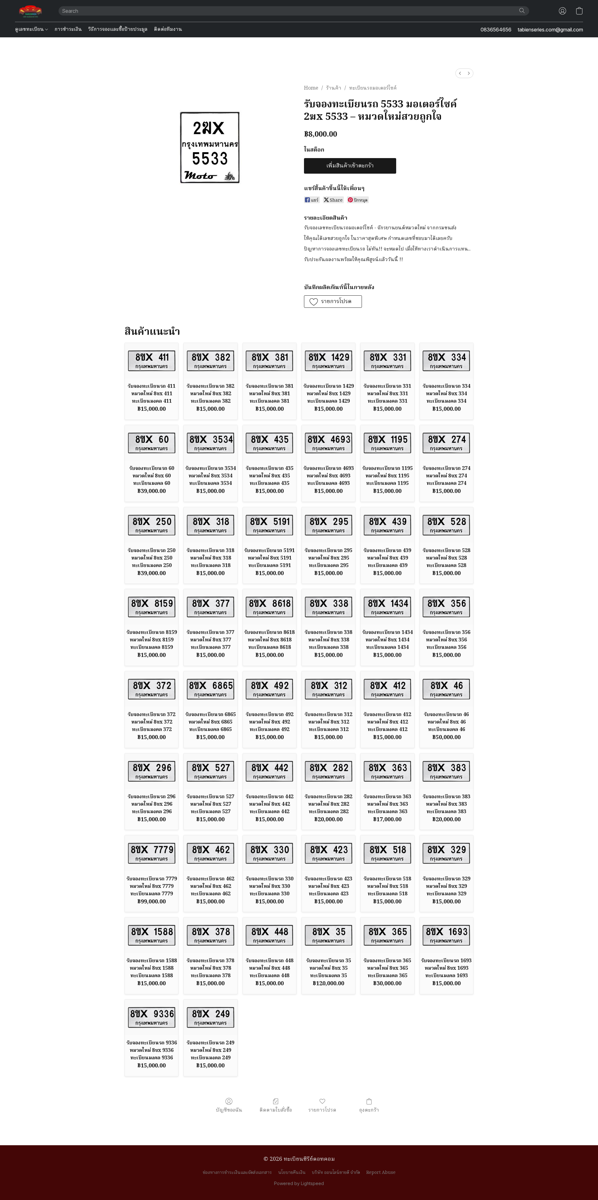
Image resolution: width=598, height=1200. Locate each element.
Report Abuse (381, 1173)
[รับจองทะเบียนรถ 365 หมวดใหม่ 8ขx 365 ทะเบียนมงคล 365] (387, 935)
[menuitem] (460, 73)
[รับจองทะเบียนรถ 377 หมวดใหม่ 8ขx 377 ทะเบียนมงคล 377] (210, 607)
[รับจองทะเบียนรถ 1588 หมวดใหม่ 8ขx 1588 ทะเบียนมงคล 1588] (151, 935)
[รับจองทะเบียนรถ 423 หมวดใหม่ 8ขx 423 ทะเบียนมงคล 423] (328, 853)
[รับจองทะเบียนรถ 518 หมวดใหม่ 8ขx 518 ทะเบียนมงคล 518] (387, 853)
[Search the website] (522, 10)
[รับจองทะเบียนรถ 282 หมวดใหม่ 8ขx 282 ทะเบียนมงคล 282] (328, 771)
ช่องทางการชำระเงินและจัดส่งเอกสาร (237, 1173)
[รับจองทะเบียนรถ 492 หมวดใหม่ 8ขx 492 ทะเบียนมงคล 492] (269, 689)
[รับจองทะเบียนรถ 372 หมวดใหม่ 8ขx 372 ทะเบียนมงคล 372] (151, 689)
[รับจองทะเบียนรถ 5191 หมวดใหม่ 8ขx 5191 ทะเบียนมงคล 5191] (269, 525)
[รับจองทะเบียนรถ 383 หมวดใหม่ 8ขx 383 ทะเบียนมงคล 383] (446, 771)
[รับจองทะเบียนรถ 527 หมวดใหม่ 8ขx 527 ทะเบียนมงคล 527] (210, 771)
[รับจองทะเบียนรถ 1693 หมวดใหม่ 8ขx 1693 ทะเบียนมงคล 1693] (446, 935)
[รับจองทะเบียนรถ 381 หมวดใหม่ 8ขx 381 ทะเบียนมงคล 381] (269, 360)
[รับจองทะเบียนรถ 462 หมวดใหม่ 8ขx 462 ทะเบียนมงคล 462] (210, 853)
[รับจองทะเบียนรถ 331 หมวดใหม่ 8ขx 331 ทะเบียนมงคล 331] (387, 360)
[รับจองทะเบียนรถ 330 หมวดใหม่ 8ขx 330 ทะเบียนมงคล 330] (269, 853)
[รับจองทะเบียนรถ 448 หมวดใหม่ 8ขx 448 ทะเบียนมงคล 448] (269, 935)
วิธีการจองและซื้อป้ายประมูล (118, 29)
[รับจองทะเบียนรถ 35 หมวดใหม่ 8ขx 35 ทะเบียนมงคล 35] (328, 935)
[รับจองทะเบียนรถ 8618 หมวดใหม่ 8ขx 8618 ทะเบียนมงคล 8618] (269, 607)
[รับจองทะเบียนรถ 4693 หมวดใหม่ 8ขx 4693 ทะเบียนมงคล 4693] (328, 443)
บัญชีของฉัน (229, 1110)
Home (311, 88)
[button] (30, 11)
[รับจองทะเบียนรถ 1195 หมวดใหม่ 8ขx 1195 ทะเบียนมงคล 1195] (387, 443)
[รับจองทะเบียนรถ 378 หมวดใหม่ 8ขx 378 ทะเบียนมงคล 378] (210, 935)
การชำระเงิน (68, 29)
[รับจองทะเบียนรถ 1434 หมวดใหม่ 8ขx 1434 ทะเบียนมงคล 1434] (387, 607)
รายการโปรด (322, 1110)
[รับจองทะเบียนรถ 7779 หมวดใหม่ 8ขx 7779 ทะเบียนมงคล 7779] (151, 853)
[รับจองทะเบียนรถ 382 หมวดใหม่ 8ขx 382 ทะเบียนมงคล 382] (210, 360)
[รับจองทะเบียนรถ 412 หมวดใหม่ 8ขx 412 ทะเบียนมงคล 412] (387, 689)
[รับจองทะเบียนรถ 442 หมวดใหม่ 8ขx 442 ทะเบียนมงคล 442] (269, 771)
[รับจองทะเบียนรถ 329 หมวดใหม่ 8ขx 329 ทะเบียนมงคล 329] (446, 853)
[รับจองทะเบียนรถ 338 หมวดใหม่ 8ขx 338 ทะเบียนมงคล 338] (328, 607)
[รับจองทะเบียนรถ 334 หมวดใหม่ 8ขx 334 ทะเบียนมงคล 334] (446, 360)
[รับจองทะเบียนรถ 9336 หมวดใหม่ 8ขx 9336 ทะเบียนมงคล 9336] (151, 1017)
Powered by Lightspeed (299, 1183)
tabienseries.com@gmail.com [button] (550, 29)
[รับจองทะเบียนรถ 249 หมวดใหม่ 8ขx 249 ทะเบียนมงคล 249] (210, 1017)
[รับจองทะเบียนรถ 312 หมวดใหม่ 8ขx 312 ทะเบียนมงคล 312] (328, 689)
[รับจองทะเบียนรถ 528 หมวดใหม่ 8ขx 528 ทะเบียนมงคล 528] (446, 525)
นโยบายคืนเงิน (292, 1173)
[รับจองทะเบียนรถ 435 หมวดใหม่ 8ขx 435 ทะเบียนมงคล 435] (269, 443)
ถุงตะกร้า (369, 1110)
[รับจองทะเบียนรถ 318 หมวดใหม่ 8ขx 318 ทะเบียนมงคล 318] (210, 525)
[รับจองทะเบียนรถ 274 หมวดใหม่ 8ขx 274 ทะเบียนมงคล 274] (446, 443)
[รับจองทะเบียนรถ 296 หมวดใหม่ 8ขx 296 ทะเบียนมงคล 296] (151, 771)
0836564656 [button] (496, 29)
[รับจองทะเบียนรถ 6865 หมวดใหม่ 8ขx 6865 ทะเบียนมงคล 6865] (210, 689)
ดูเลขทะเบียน (30, 29)
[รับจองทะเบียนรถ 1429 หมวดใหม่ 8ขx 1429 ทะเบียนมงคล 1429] (328, 360)
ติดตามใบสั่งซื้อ (275, 1110)
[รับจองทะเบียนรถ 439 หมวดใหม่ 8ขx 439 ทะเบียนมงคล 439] (387, 525)
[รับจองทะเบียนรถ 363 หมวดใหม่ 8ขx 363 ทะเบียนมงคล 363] (387, 771)
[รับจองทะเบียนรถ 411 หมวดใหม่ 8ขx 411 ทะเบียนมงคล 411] (151, 360)
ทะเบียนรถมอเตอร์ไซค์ (373, 88)
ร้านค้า (333, 88)
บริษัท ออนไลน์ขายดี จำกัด (336, 1173)
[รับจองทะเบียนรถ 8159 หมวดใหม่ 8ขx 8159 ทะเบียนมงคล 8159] (151, 607)
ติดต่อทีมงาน (168, 29)
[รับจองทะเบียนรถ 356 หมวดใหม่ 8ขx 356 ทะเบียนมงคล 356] (446, 607)
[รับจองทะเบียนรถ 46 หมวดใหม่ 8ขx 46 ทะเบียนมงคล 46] (446, 689)
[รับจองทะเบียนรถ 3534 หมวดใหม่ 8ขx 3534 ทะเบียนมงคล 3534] (210, 443)
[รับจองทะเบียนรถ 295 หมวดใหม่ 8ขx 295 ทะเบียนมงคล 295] (328, 525)
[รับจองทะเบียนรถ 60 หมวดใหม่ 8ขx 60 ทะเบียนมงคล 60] (151, 443)
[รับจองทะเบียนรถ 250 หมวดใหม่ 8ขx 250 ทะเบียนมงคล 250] (151, 525)
